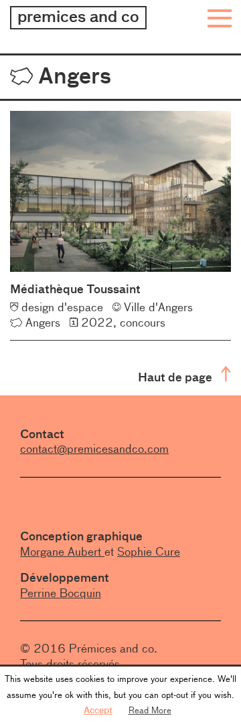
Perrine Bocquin (60, 593)
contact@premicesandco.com (94, 449)
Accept (98, 710)
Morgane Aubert (62, 551)
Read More (150, 710)
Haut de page (176, 377)
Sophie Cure (148, 551)
